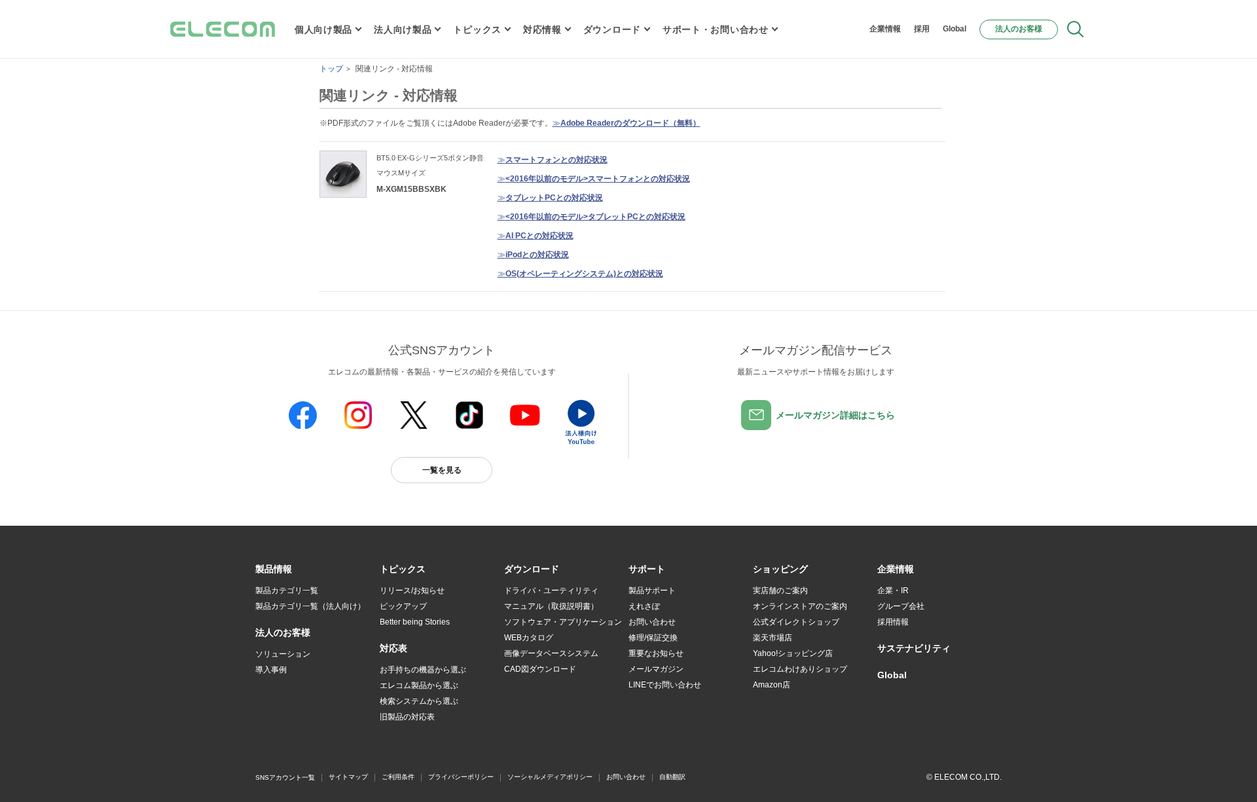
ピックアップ (403, 606)
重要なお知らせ (655, 653)
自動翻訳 (672, 776)
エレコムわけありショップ (800, 669)
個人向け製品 (323, 29)
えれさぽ (644, 606)
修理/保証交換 (653, 637)
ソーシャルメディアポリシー (549, 776)
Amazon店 (771, 684)
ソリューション (282, 654)
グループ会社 (900, 606)
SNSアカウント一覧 (285, 777)
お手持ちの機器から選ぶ (423, 669)
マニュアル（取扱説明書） (551, 606)
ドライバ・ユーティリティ (551, 590)
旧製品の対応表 (407, 716)
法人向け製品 (402, 29)
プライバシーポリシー (461, 776)
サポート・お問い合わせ (716, 29)
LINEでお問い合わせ (664, 684)
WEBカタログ (528, 637)
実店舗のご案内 (780, 590)
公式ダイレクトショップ (796, 622)
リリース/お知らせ (412, 590)
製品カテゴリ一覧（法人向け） (310, 606)
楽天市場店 (772, 637)
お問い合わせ (652, 622)
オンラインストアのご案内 (800, 606)
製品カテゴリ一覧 (286, 590)
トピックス (477, 29)
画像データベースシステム (551, 653)
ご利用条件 (398, 776)
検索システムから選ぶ (419, 701)
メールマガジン (655, 669)
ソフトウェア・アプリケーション (563, 622)
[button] (403, 569)
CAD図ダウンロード (540, 669)
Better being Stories (415, 622)
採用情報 (893, 622)
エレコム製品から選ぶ (419, 685)
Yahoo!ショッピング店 (793, 653)
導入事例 (271, 669)
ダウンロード (612, 29)
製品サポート (652, 590)
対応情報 (542, 29)
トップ (331, 68)
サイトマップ (348, 776)
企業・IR (893, 590)
